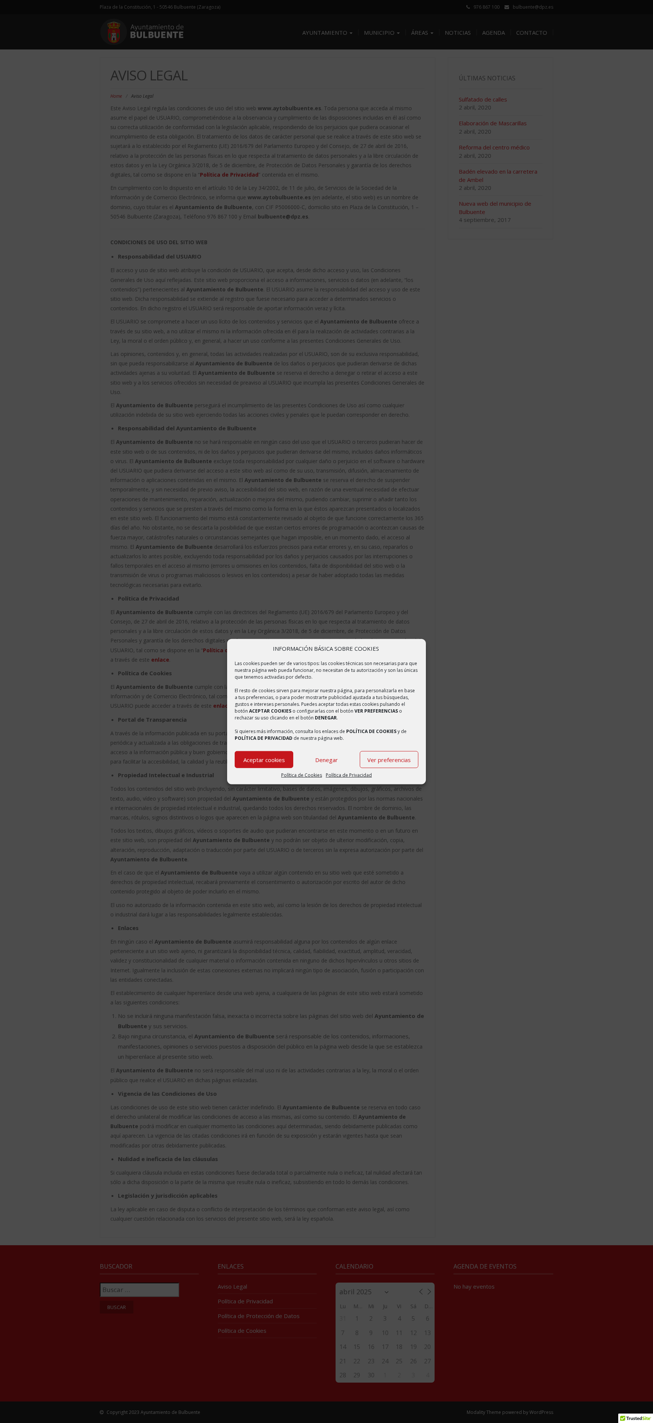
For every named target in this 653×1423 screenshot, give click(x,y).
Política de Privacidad (349, 775)
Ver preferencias (389, 760)
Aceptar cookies (264, 760)
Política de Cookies (301, 775)
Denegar (326, 760)
